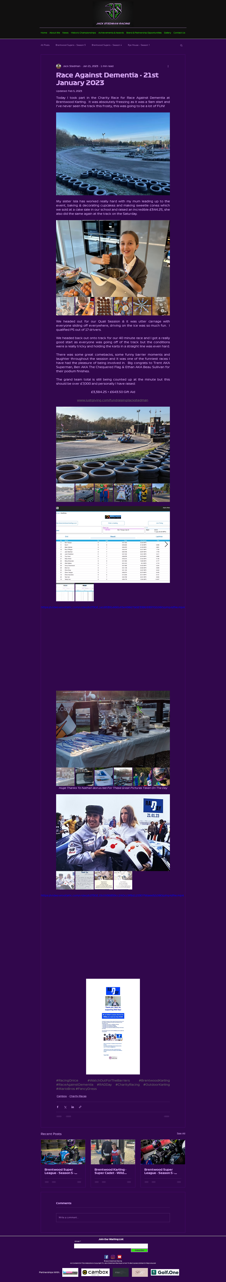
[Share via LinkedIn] (72, 1106)
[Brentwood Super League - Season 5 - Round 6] (63, 1151)
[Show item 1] (65, 306)
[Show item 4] (123, 306)
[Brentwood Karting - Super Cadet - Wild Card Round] (113, 1151)
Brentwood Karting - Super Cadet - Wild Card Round (110, 1171)
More (158, 45)
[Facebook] (106, 1259)
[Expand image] (113, 258)
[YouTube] (119, 1259)
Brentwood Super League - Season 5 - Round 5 (159, 1171)
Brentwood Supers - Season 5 (71, 45)
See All (181, 1134)
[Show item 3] (104, 306)
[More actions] (168, 66)
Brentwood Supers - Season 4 (107, 45)
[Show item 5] (142, 306)
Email (77, 1244)
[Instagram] (113, 1259)
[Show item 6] (161, 306)
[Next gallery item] (166, 259)
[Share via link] (80, 1106)
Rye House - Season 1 (139, 45)
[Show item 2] (84, 306)
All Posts (45, 45)
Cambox (62, 1096)
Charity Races (77, 1096)
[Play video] (113, 646)
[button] (181, 45)
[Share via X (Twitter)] (65, 1106)
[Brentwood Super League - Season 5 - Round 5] (163, 1151)
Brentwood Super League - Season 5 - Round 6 (60, 1171)
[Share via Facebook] (57, 1106)
